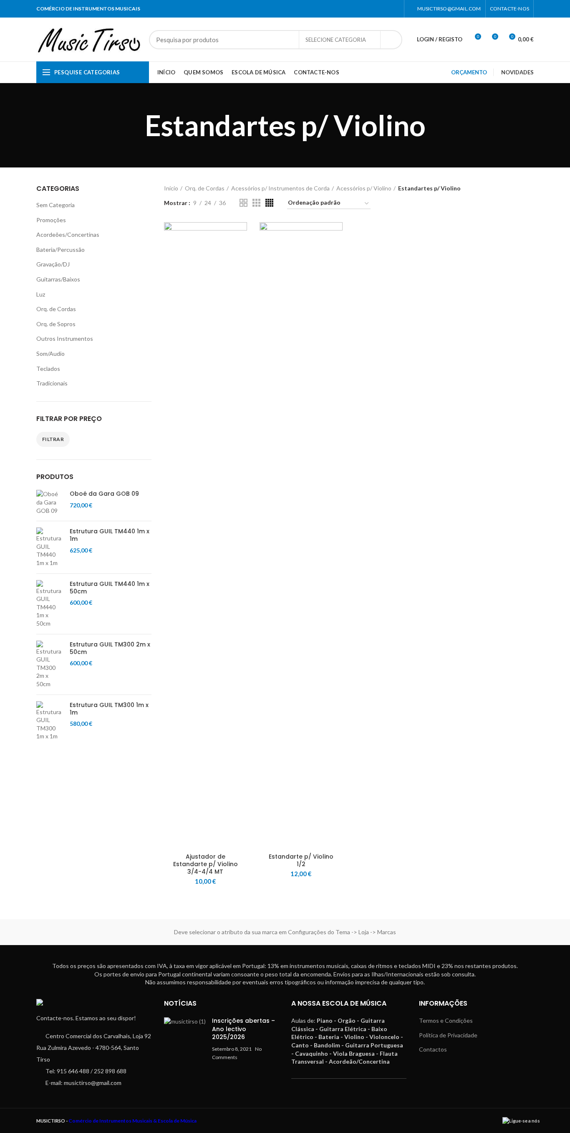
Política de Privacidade (448, 1035)
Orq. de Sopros (56, 323)
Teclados (48, 368)
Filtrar (53, 439)
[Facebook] (384, 8)
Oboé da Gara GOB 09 (104, 493)
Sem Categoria (55, 204)
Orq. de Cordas (56, 308)
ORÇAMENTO (469, 72)
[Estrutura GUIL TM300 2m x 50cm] (49, 664)
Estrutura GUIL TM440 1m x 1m (109, 534)
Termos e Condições (446, 1020)
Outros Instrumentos (64, 338)
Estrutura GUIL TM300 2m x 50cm (110, 648)
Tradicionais (52, 383)
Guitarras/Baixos (58, 279)
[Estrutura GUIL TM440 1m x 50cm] (49, 604)
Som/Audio (50, 353)
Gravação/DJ (53, 264)
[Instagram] (394, 8)
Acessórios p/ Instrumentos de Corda (280, 188)
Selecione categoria (335, 39)
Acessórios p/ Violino (363, 188)
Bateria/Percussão (60, 249)
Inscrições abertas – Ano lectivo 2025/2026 (243, 1028)
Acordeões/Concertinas (67, 234)
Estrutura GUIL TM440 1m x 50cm (109, 587)
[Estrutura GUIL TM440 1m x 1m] (49, 547)
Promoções (51, 219)
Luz (40, 294)
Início (171, 188)
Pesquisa (391, 39)
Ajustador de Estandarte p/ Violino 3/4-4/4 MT (205, 864)
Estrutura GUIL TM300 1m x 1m (109, 708)
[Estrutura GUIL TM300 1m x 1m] (49, 720)
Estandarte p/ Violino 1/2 (301, 860)
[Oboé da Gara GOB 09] (49, 502)
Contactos (433, 1049)
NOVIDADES (517, 72)
